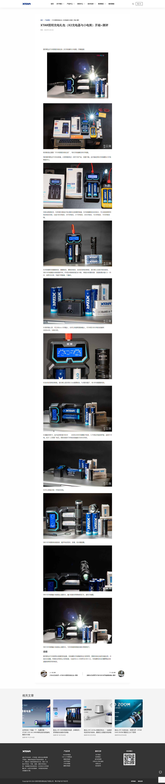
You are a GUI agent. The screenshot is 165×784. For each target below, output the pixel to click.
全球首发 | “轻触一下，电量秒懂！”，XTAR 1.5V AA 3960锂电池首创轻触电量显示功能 (36, 732)
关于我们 (98, 754)
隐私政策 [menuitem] (140, 781)
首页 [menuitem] (52, 4)
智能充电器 (66, 759)
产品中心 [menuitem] (70, 4)
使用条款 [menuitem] (133, 781)
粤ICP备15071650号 (61, 781)
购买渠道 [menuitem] (111, 4)
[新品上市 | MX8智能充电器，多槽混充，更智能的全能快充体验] (67, 713)
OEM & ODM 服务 (98, 761)
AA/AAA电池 (67, 754)
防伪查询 (98, 766)
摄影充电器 (66, 766)
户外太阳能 (66, 763)
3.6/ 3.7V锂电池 (67, 757)
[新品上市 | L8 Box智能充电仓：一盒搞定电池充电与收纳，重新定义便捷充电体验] (98, 713)
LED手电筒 (67, 761)
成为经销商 (98, 759)
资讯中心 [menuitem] (80, 4)
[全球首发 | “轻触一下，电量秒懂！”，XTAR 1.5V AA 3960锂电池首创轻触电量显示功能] (36, 713)
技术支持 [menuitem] (90, 4)
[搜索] (133, 4)
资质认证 (98, 763)
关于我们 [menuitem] (59, 4)
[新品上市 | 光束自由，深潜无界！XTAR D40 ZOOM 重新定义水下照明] (129, 713)
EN (140, 4)
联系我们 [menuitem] (101, 4)
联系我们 (98, 757)
